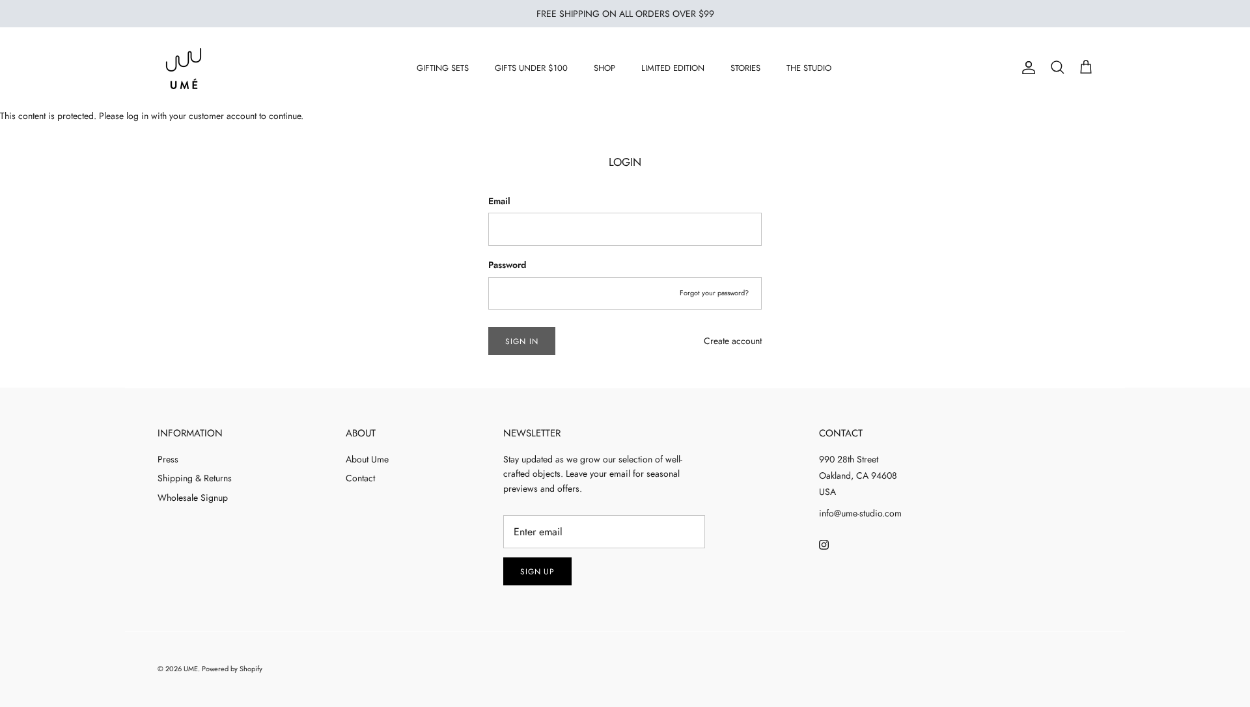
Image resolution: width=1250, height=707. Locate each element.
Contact (360, 478)
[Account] (1026, 67)
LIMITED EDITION (672, 68)
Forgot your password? (714, 292)
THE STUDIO (808, 68)
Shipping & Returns (195, 478)
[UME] (184, 68)
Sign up (537, 572)
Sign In (521, 341)
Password (507, 265)
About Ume (367, 459)
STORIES (745, 68)
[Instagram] (824, 545)
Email (499, 201)
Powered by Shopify (232, 668)
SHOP (604, 68)
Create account (733, 340)
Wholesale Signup (193, 497)
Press (168, 459)
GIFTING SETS (443, 68)
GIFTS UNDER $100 (531, 68)
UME (191, 668)
